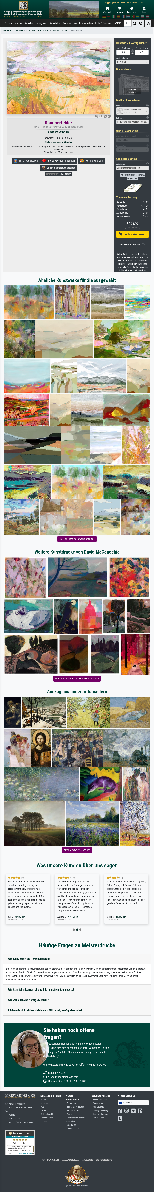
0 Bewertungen (64, 174)
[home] (5, 23)
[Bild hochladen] (148, 23)
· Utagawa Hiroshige (100, 1114)
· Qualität (69, 1114)
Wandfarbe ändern (93, 160)
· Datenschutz (45, 1110)
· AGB (42, 1107)
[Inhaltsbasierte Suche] (141, 23)
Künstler (29, 23)
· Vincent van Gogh (99, 1099)
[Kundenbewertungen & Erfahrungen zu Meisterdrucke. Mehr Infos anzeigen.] (20, 1142)
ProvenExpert (23, 917)
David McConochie (59, 30)
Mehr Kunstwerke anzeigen (77, 850)
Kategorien (41, 23)
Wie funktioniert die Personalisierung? (30, 958)
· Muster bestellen (73, 1128)
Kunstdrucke (15, 23)
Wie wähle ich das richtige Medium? (28, 1000)
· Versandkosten (72, 1110)
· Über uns (44, 1121)
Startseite (7, 30)
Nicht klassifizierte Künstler (37, 30)
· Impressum (45, 1103)
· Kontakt (43, 1099)
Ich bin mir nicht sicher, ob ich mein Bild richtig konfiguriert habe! (45, 1010)
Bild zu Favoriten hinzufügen (60, 160)
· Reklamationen (46, 1118)
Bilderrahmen (70, 23)
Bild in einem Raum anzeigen (60, 167)
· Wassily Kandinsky (100, 1110)
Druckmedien (86, 23)
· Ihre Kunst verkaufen (75, 1107)
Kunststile (55, 23)
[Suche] (134, 23)
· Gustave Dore (98, 1118)
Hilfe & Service (103, 23)
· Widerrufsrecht (46, 1114)
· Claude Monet (98, 1103)
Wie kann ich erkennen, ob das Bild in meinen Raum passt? (41, 989)
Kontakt (117, 23)
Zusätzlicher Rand (123, 58)
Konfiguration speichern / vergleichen (134, 177)
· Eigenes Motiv (72, 1103)
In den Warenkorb (134, 234)
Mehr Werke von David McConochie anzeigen (77, 678)
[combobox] (132, 62)
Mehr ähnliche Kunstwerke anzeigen (77, 539)
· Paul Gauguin (98, 1107)
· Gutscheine (71, 1125)
